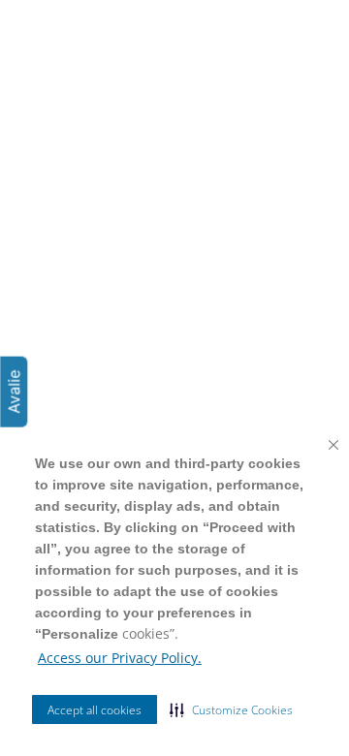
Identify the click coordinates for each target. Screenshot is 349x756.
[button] (231, 709)
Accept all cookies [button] (95, 710)
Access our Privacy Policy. (120, 657)
